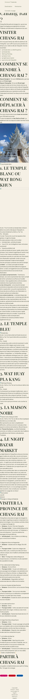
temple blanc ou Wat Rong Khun (12, 50)
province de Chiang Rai (9, 60)
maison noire (7, 56)
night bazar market (8, 58)
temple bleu (6, 52)
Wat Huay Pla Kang (7, 54)
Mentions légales (14, 697)
